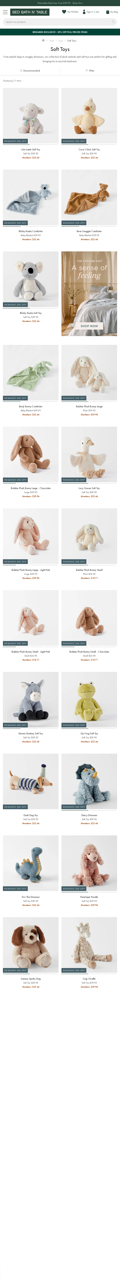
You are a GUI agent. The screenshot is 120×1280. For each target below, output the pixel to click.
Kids (52, 40)
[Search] (113, 22)
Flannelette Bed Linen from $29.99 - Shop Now (60, 3)
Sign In (90, 11)
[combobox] (60, 22)
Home (43, 41)
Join (97, 11)
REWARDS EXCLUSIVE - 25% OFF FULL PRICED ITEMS (60, 32)
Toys (60, 40)
